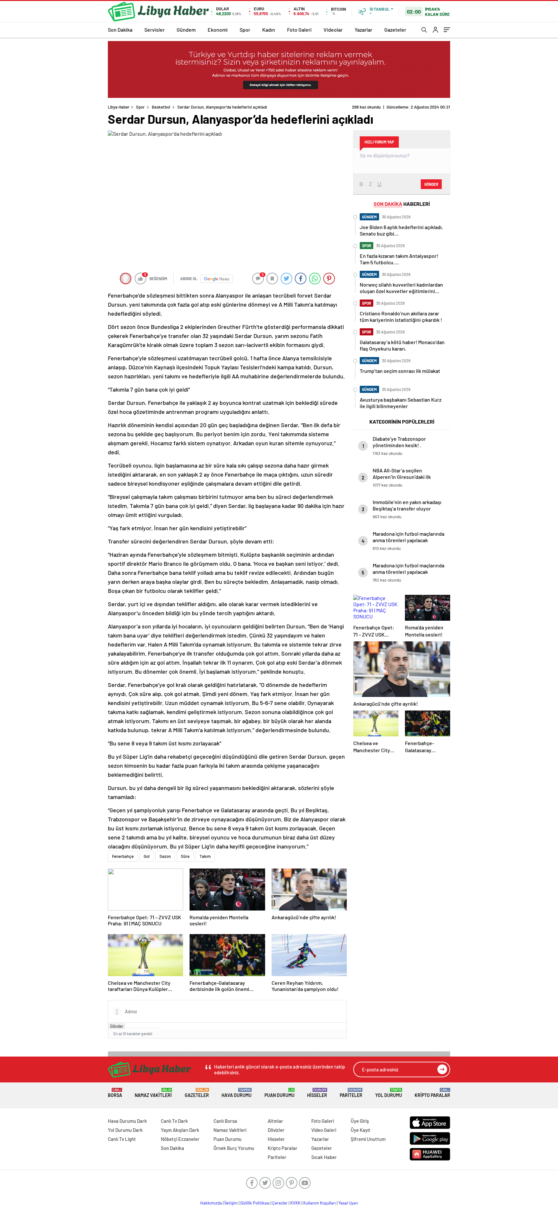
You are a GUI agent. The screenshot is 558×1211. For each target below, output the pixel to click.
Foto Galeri (299, 29)
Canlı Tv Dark (174, 1121)
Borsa (115, 1093)
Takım (205, 856)
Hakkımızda (211, 1203)
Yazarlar (363, 29)
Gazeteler (395, 29)
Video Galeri (323, 1130)
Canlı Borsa (225, 1121)
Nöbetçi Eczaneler (180, 1139)
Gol (147, 856)
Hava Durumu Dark (127, 1121)
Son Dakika (120, 29)
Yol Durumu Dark (125, 1130)
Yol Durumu (388, 1093)
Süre (185, 856)
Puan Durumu (279, 1093)
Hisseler (317, 1093)
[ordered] (143, 1027)
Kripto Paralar (432, 1093)
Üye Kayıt (360, 1130)
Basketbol (161, 107)
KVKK (295, 1203)
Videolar (333, 29)
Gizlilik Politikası (255, 1203)
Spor (245, 29)
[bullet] (148, 1027)
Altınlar (275, 1121)
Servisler (154, 29)
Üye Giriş (360, 1121)
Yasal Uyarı (348, 1203)
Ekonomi (218, 29)
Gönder (116, 1026)
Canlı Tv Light (122, 1139)
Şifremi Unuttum (368, 1139)
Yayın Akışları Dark (180, 1130)
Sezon (165, 856)
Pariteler (351, 1093)
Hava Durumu (237, 1093)
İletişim (231, 1203)
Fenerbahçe (123, 856)
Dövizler (276, 1130)
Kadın (268, 29)
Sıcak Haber (324, 1157)
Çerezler (280, 1203)
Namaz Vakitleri (153, 1093)
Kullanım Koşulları (319, 1203)
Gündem (186, 29)
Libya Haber (118, 107)
